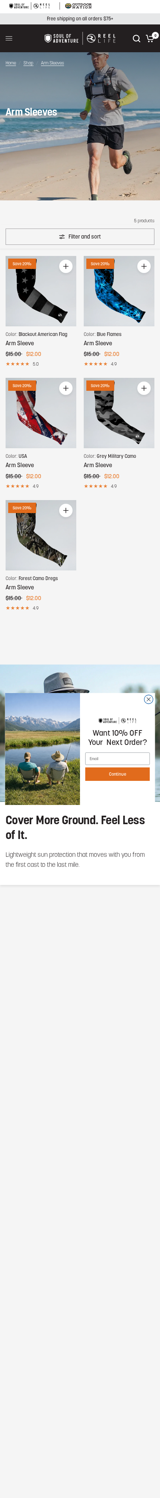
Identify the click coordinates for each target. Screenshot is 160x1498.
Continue (117, 774)
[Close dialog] (148, 699)
